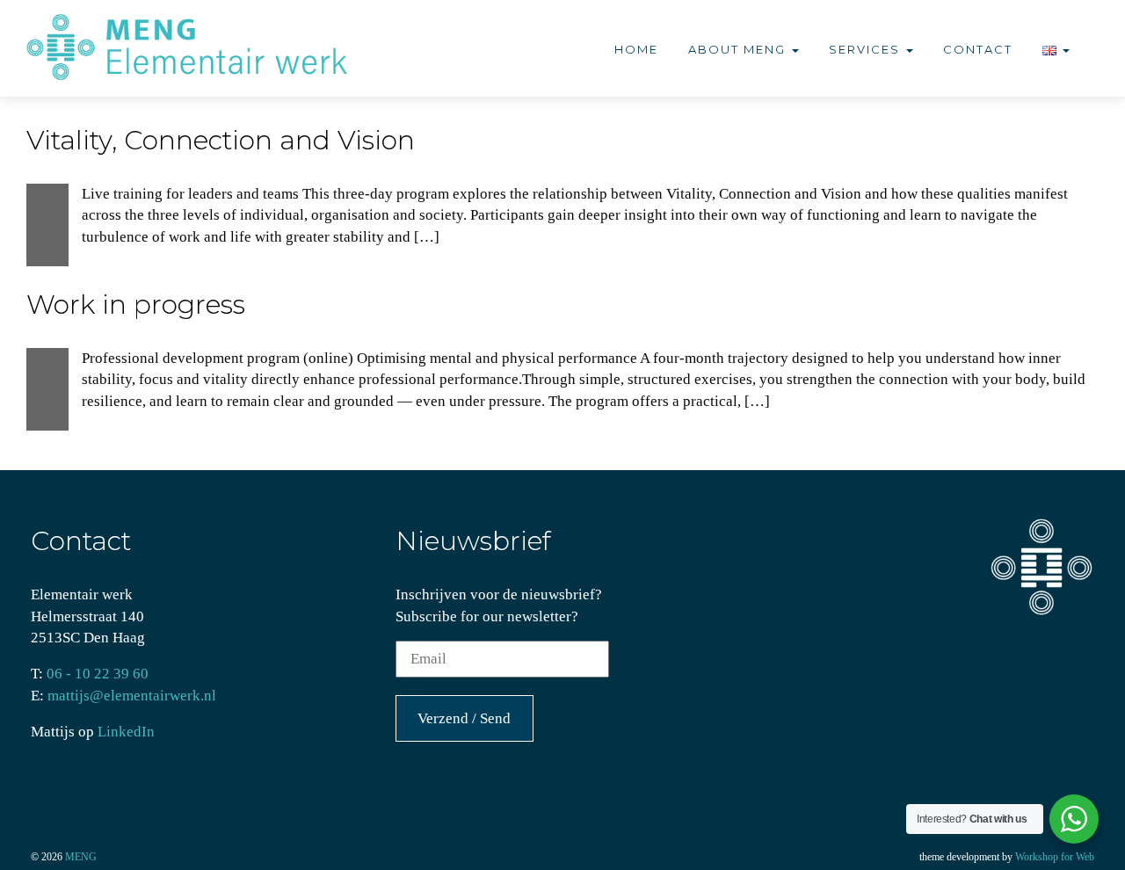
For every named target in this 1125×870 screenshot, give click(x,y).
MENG (81, 857)
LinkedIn (126, 731)
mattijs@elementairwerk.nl (131, 695)
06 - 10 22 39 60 (98, 673)
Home (636, 49)
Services (866, 49)
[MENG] (196, 48)
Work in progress (135, 304)
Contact (977, 49)
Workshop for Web (1054, 857)
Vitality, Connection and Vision (220, 140)
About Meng (739, 49)
